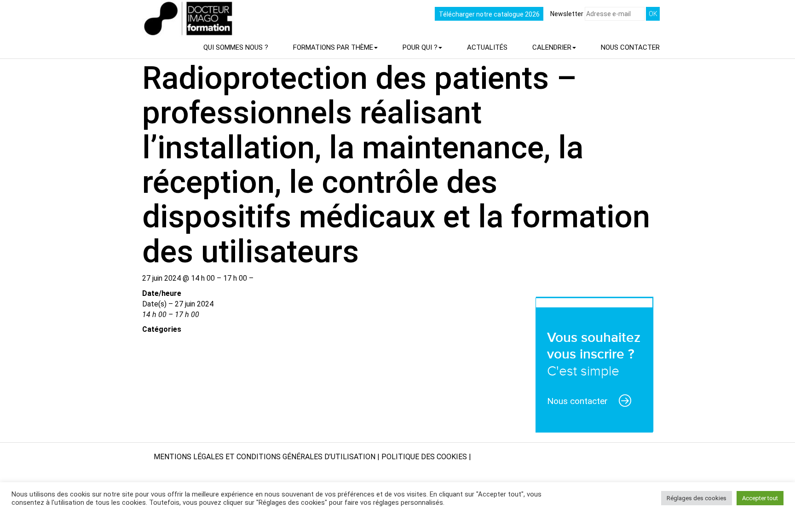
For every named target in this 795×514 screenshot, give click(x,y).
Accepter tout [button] (760, 498)
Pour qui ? (420, 47)
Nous (630, 47)
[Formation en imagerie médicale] (138, 7)
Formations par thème (333, 47)
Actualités (487, 47)
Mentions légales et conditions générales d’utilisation (264, 456)
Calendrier (551, 47)
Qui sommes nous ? (235, 47)
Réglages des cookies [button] (696, 498)
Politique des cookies (424, 456)
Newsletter (567, 13)
